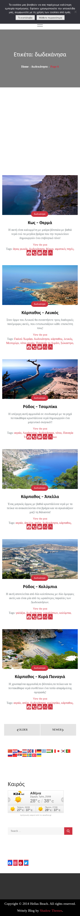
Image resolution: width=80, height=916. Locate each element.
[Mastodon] (39, 252)
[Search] (68, 831)
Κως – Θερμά (40, 223)
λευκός (68, 338)
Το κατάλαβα (25, 17)
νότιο (58, 432)
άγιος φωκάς (20, 248)
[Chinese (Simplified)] (10, 750)
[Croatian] (15, 750)
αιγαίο (17, 432)
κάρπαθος (56, 338)
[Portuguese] (68, 750)
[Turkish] (34, 754)
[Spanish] (24, 754)
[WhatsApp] (45, 252)
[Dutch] (24, 750)
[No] (75, 12)
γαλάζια (20, 612)
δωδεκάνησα (36, 248)
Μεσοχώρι (12, 343)
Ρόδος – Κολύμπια (40, 587)
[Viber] (34, 252)
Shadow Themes (51, 910)
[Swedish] (29, 754)
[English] (29, 750)
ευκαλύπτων (50, 612)
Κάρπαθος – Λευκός (40, 313)
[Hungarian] (49, 750)
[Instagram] (15, 863)
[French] (34, 750)
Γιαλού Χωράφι (23, 338)
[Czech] (19, 750)
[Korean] (63, 750)
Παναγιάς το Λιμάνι (47, 343)
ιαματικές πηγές (64, 248)
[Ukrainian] (39, 754)
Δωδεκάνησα (39, 214)
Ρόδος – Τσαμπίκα (40, 407)
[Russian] (10, 754)
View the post (40, 244)
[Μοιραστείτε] (50, 252)
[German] (39, 750)
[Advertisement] (40, 129)
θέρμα (49, 248)
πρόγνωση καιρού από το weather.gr (35, 815)
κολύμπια (65, 612)
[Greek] (44, 750)
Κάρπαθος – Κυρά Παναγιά (40, 677)
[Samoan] (15, 754)
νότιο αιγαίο (27, 343)
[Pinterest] (21, 863)
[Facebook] (29, 252)
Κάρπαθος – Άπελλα (40, 497)
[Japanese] (58, 750)
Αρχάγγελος (30, 432)
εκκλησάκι (53, 702)
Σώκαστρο (67, 343)
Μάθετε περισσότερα (50, 17)
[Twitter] (26, 863)
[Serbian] (19, 754)
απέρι (38, 522)
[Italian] (53, 750)
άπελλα (28, 522)
